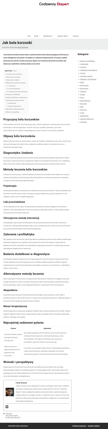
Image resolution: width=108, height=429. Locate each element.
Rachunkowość (47, 36)
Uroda (82, 113)
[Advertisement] (54, 21)
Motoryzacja (84, 85)
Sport (82, 107)
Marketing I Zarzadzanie (88, 79)
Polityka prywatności (79, 426)
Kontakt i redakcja (94, 426)
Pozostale (75, 36)
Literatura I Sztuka (86, 76)
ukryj (14, 71)
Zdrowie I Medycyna (87, 119)
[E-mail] (7, 407)
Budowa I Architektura (87, 61)
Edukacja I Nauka (62, 36)
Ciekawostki (8, 413)
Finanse (82, 73)
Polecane (83, 91)
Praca (29, 36)
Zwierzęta (83, 122)
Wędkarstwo (84, 116)
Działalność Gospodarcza (88, 70)
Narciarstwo (84, 88)
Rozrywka (83, 104)
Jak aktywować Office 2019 (12, 417)
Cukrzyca (83, 67)
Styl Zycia (83, 110)
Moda (82, 82)
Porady (36, 36)
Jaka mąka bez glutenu (11, 415)
